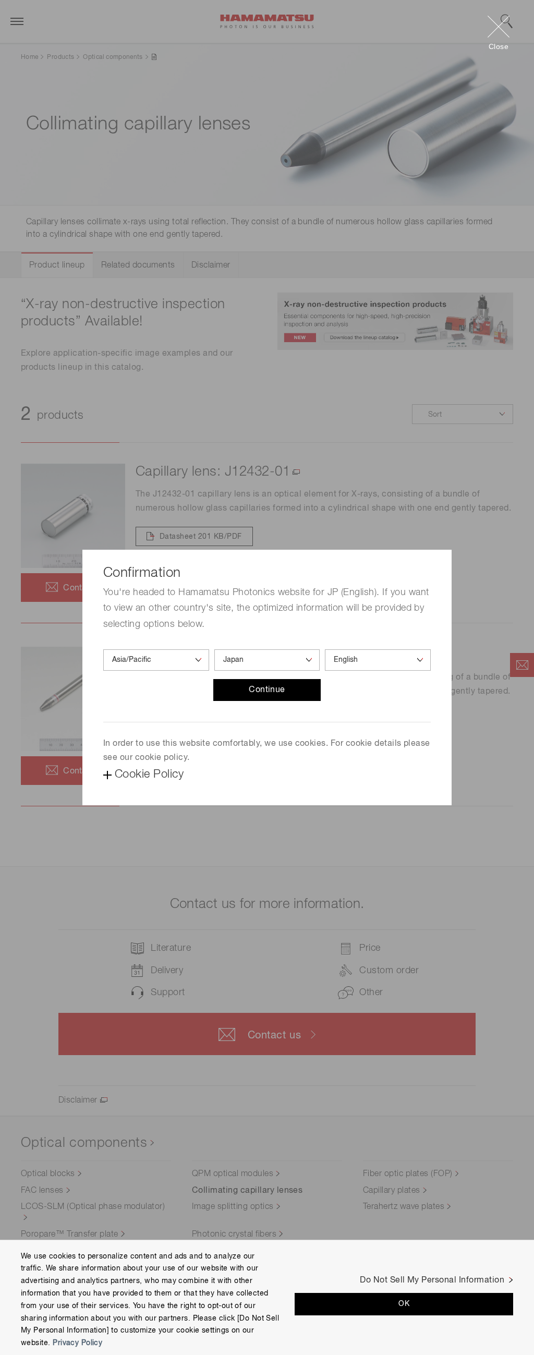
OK (403, 1304)
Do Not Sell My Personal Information (432, 1280)
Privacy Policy (77, 1343)
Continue (267, 690)
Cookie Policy (149, 774)
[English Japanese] (378, 660)
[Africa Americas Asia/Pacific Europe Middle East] (156, 660)
